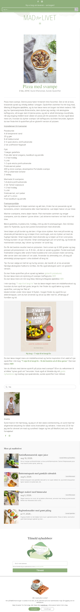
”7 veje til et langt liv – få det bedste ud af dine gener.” (44, 361)
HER (54, 276)
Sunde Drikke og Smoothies (67, 458)
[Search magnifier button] (76, 9)
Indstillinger (47, 609)
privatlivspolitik (39, 566)
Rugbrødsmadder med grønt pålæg (35, 510)
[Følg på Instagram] (42, 1)
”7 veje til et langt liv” (25, 283)
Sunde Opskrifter (53, 91)
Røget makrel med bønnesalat (33, 491)
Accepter (34, 609)
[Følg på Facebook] (38, 1)
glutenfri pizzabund (53, 273)
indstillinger (44, 605)
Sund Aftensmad (38, 91)
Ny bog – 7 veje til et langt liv (38, 353)
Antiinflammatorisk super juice (33, 454)
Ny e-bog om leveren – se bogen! (40, 5)
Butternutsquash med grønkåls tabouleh (37, 473)
